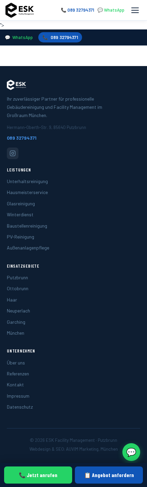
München (15, 333)
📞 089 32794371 (77, 10)
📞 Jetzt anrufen (38, 475)
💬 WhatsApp (110, 10)
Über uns (16, 363)
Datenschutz (20, 407)
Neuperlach (18, 310)
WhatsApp (22, 37)
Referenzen (18, 373)
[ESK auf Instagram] (12, 153)
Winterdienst (20, 214)
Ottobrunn (17, 288)
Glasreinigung (21, 203)
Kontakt (15, 384)
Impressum (18, 396)
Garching (16, 322)
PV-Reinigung (20, 237)
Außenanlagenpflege (28, 248)
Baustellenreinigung (27, 226)
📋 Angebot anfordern (109, 475)
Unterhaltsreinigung (27, 181)
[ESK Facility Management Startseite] (19, 10)
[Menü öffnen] (135, 10)
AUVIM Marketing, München (92, 449)
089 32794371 (64, 37)
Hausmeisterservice (27, 192)
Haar (12, 300)
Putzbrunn (17, 277)
